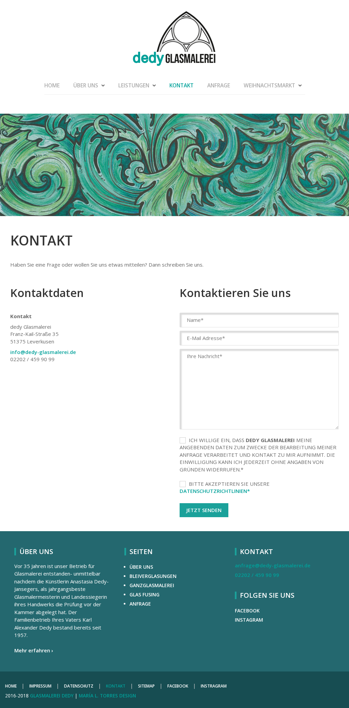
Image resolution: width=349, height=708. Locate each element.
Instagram (249, 620)
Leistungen (133, 85)
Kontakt (181, 85)
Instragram (214, 686)
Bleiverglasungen (153, 576)
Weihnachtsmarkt (269, 85)
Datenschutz (78, 686)
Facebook (247, 610)
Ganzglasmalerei (152, 585)
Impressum (40, 686)
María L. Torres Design (107, 695)
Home (52, 85)
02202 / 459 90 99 (257, 574)
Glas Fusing (145, 594)
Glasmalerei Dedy (52, 695)
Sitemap (146, 686)
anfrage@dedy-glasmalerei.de (272, 565)
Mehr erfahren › (33, 650)
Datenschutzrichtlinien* (215, 490)
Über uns (85, 85)
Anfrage (218, 85)
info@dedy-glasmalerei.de (43, 352)
